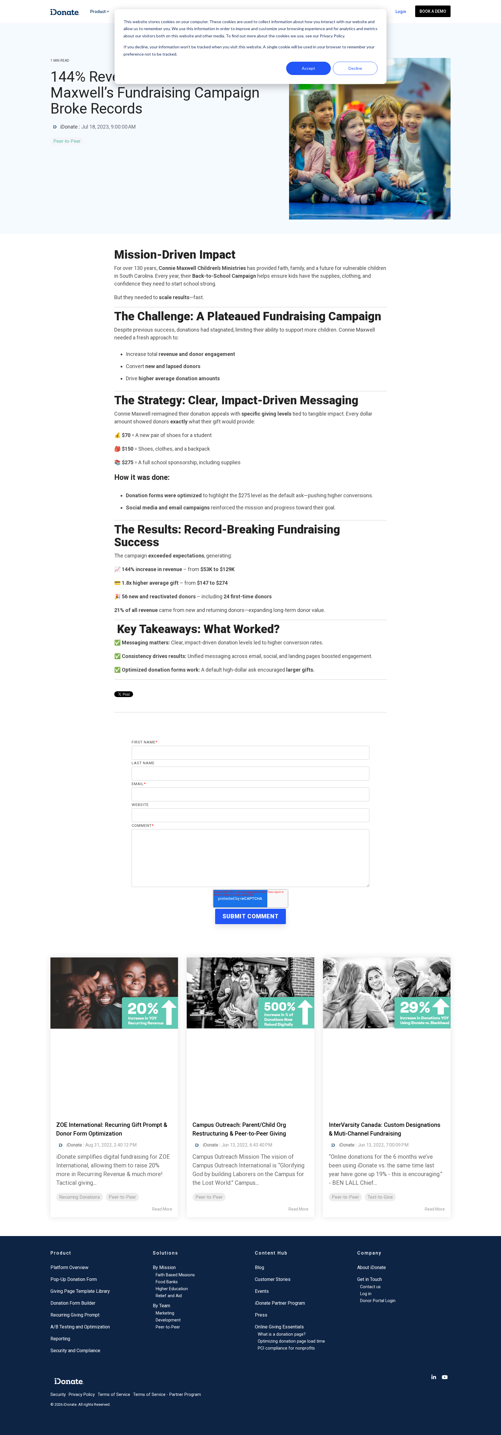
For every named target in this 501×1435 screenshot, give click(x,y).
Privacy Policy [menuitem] (82, 1394)
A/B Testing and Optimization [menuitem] (80, 1327)
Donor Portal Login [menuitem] (377, 1300)
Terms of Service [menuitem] (114, 1394)
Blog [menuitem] (259, 1267)
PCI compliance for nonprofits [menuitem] (286, 1348)
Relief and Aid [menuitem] (169, 1295)
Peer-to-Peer (67, 141)
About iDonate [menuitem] (371, 1267)
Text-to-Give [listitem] (380, 1197)
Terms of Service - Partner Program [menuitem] (167, 1394)
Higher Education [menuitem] (172, 1288)
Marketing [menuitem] (165, 1313)
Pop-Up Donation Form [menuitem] (73, 1279)
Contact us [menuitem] (370, 1286)
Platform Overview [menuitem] (69, 1267)
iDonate (69, 127)
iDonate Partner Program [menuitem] (280, 1303)
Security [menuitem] (58, 1394)
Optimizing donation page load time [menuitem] (291, 1341)
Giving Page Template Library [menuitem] (80, 1291)
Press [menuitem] (261, 1315)
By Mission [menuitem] (164, 1267)
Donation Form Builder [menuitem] (72, 1303)
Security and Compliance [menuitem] (75, 1350)
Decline (355, 68)
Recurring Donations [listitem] (79, 1197)
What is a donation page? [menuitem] (282, 1334)
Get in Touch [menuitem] (369, 1279)
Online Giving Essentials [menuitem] (279, 1327)
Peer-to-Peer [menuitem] (168, 1327)
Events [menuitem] (262, 1291)
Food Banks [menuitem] (167, 1281)
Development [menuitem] (168, 1320)
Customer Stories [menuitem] (273, 1279)
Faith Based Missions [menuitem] (175, 1275)
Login (400, 11)
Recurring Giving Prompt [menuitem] (74, 1315)
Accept (308, 68)
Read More (162, 1209)
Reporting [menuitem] (60, 1338)
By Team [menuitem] (161, 1305)
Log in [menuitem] (365, 1293)
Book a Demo (433, 11)
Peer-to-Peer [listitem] (122, 1197)
